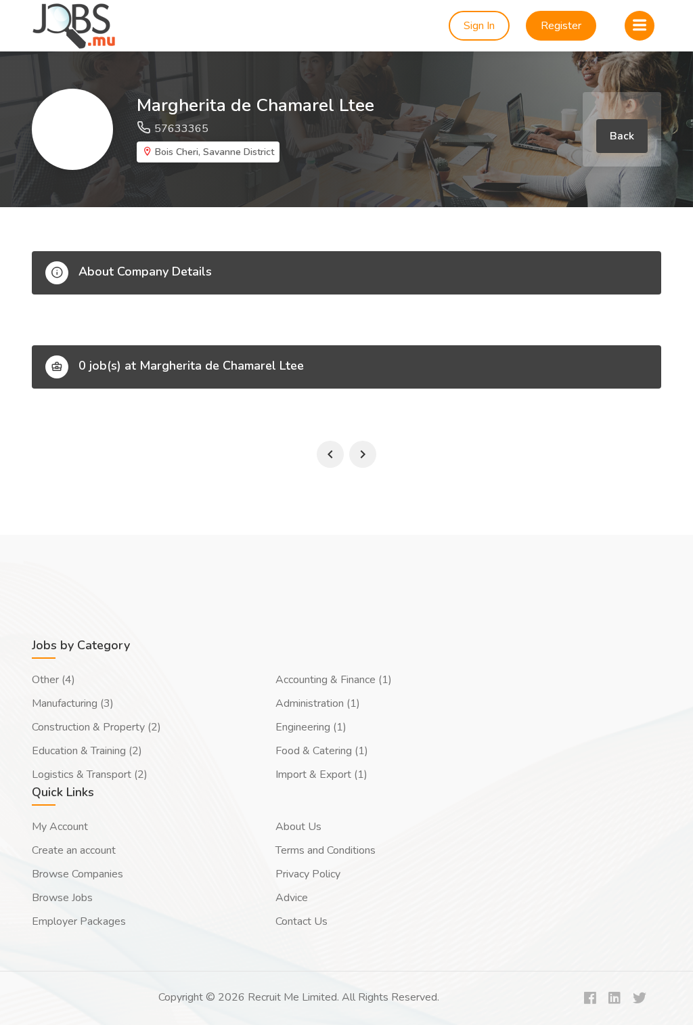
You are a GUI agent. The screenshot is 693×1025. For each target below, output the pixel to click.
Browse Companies (77, 874)
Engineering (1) (310, 727)
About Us (298, 826)
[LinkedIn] (614, 999)
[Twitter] (639, 999)
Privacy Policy (307, 874)
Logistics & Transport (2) (90, 774)
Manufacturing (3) (73, 703)
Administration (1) (317, 703)
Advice (291, 897)
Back (622, 136)
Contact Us (301, 921)
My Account (60, 826)
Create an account (74, 850)
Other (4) (53, 679)
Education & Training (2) (87, 750)
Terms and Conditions (325, 850)
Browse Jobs (62, 897)
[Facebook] (590, 999)
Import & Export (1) (321, 774)
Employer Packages (79, 921)
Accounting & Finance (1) (333, 679)
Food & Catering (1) (321, 750)
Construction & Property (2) (96, 727)
